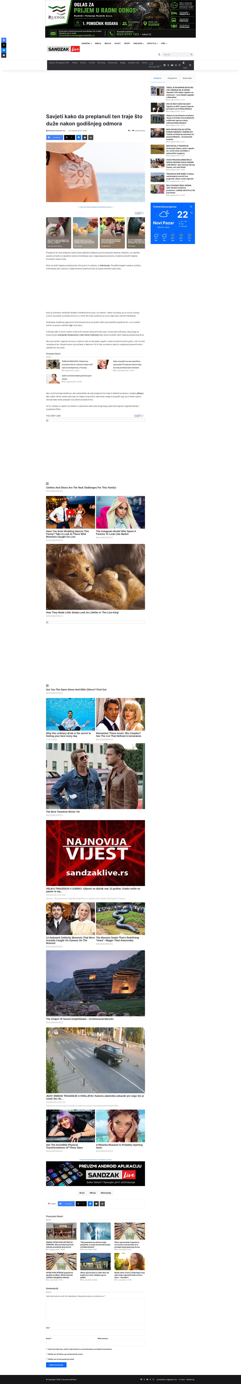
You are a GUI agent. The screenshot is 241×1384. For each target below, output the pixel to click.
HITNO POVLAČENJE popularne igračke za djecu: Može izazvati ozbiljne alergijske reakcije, (59, 1275)
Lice (83, 1193)
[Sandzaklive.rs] (63, 49)
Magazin (138, 43)
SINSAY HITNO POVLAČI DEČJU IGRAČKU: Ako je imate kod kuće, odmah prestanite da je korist (60, 1244)
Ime (48, 1328)
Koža (93, 1193)
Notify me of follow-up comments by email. (65, 1354)
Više (163, 43)
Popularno (172, 78)
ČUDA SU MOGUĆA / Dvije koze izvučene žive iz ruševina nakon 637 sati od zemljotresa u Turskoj (77, 364)
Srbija (98, 43)
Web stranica (103, 1338)
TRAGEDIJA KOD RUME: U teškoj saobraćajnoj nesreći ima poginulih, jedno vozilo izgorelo (180, 176)
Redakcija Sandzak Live (56, 131)
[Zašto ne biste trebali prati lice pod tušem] (53, 379)
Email (49, 1338)
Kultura (144, 63)
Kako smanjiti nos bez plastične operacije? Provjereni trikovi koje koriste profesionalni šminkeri (127, 364)
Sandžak (85, 43)
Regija (108, 43)
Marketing (190, 1379)
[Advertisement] (95, 91)
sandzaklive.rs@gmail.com (167, 1379)
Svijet (117, 43)
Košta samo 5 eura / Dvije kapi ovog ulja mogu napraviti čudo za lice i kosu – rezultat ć (129, 1275)
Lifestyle (151, 43)
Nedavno (158, 78)
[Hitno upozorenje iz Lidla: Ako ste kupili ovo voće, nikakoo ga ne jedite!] (95, 1261)
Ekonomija (101, 63)
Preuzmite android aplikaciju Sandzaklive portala (95, 1160)
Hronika (92, 63)
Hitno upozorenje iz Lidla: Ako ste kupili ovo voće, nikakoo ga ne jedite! (94, 1275)
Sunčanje (106, 1193)
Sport (127, 43)
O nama (182, 1379)
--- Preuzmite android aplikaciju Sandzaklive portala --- (95, 207)
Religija (123, 63)
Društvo (83, 63)
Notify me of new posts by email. (61, 1359)
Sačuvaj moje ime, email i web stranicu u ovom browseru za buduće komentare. (80, 1349)
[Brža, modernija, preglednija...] (95, 1173)
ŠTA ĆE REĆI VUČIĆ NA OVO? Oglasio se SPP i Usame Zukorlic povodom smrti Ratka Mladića (180, 106)
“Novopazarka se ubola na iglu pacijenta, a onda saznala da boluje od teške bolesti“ (95, 1244)
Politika (75, 63)
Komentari (187, 78)
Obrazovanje (113, 63)
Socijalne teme (133, 63)
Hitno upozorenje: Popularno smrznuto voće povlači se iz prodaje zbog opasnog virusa (127, 1244)
